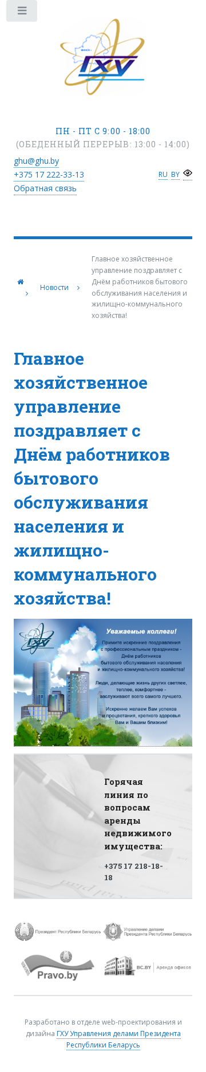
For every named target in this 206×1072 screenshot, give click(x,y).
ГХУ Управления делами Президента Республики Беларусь (119, 1039)
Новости (54, 287)
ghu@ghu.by (36, 160)
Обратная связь (45, 188)
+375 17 (49, 174)
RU (163, 174)
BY (175, 174)
